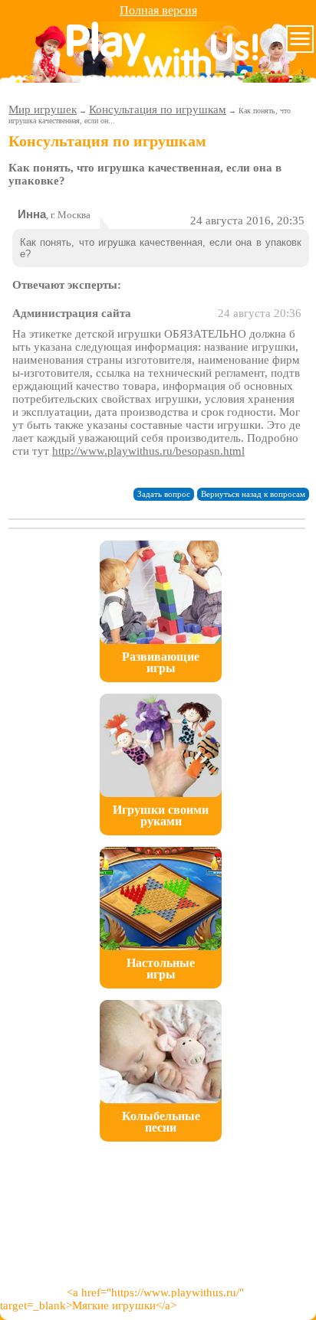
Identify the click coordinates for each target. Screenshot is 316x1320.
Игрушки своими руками (161, 815)
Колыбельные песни (161, 1121)
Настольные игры (161, 968)
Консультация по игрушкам (157, 109)
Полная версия (158, 10)
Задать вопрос (163, 494)
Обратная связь (119, 1180)
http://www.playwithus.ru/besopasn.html (148, 451)
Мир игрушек (42, 109)
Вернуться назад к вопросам (253, 494)
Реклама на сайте (194, 1180)
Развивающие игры (160, 662)
